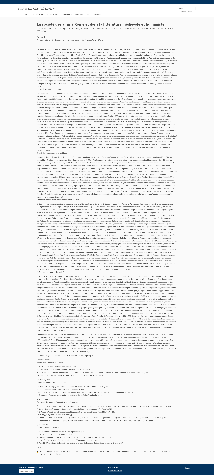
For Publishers (52, 14)
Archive (25, 14)
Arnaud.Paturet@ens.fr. (95, 40)
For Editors (79, 14)
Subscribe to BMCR (26, 471)
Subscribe (97, 14)
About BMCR (67, 14)
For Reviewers (38, 14)
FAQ (88, 14)
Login (187, 468)
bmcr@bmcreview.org (115, 470)
